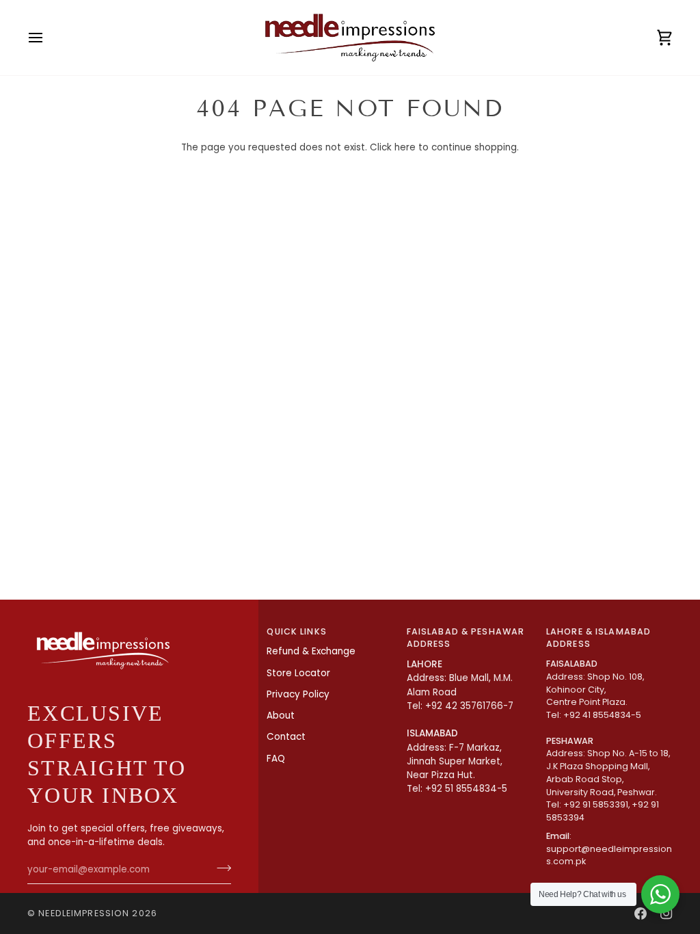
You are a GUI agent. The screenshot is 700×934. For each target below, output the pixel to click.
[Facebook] (640, 913)
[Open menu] (47, 37)
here (405, 147)
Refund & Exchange (311, 651)
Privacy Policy (298, 694)
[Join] (219, 868)
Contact (286, 736)
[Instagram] (666, 913)
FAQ (276, 758)
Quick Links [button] (296, 631)
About (281, 715)
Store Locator (298, 673)
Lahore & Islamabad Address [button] (598, 638)
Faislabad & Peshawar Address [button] (466, 638)
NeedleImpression (83, 913)
